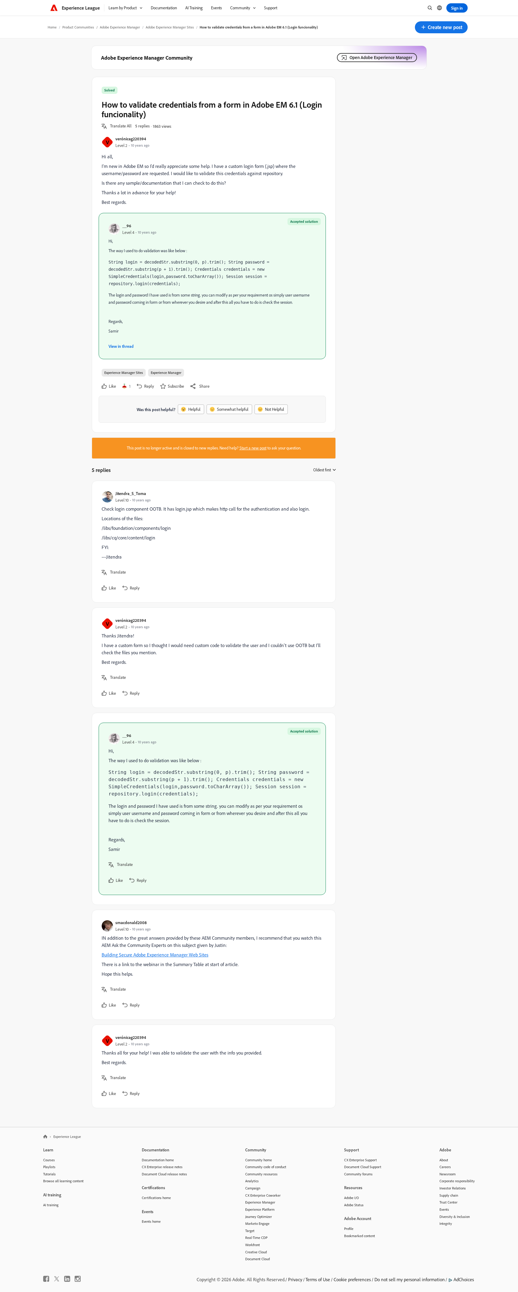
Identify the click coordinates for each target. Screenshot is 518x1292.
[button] (441, 27)
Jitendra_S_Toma (130, 493)
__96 (126, 225)
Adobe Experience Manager (120, 27)
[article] (212, 542)
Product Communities (78, 27)
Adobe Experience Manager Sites (170, 27)
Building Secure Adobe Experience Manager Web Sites (155, 955)
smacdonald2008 (131, 922)
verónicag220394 (130, 138)
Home (52, 27)
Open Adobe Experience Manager (381, 57)
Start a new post (253, 448)
